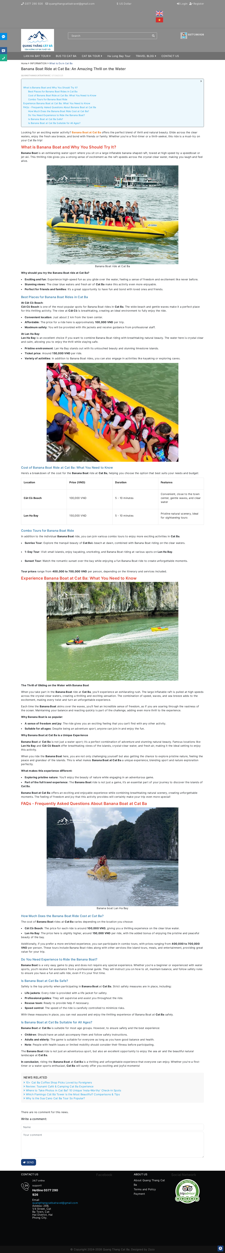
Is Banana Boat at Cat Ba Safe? (45, 119)
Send (30, 1162)
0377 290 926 (34, 3)
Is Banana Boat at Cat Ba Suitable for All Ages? (54, 123)
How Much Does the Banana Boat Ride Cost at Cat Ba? (58, 111)
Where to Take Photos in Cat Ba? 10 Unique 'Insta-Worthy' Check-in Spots (73, 1090)
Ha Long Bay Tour (118, 56)
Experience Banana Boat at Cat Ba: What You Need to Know (56, 103)
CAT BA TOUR (91, 56)
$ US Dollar (124, 3)
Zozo (151, 1249)
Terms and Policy (145, 1189)
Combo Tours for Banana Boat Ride (47, 99)
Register (198, 3)
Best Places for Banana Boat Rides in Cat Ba (52, 91)
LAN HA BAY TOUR (36, 56)
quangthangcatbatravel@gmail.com (72, 3)
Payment (139, 1193)
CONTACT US (170, 56)
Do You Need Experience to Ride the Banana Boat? (56, 115)
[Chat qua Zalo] (3, 36)
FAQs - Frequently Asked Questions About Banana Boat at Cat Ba (59, 107)
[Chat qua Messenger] (3, 50)
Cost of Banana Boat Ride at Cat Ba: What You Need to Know (62, 95)
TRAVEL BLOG (145, 56)
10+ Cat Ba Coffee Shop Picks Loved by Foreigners (58, 1082)
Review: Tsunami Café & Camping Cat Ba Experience (59, 1086)
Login (184, 3)
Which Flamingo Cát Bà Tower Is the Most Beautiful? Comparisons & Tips (72, 1094)
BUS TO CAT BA (66, 56)
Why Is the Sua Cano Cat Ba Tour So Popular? (55, 1098)
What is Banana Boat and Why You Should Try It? (50, 87)
